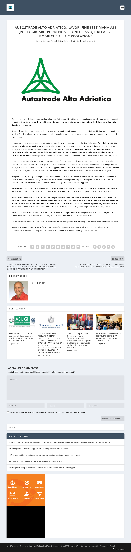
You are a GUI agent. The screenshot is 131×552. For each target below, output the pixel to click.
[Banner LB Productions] (65, 522)
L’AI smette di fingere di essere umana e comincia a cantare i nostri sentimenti (44, 455)
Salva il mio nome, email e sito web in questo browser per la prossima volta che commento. (48, 412)
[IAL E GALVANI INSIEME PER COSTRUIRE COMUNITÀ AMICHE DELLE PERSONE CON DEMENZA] (109, 322)
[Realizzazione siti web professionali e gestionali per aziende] (65, 490)
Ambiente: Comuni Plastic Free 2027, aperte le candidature (35, 461)
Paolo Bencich (51, 41)
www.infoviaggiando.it (61, 227)
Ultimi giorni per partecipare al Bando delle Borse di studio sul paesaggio (42, 467)
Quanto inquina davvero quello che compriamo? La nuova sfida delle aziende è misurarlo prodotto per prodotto (59, 442)
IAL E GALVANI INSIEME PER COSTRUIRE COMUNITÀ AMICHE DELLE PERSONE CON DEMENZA (108, 337)
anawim (121, 549)
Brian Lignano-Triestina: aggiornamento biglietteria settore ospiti (39, 448)
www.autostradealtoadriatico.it (83, 227)
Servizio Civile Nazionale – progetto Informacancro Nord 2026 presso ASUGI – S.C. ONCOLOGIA (21, 337)
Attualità (76, 41)
